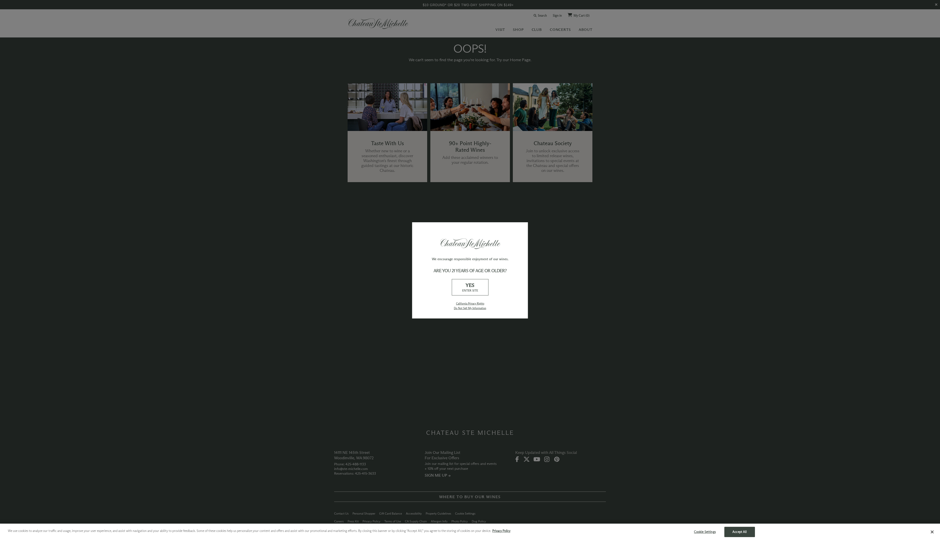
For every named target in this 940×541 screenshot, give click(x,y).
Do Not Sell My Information (470, 308)
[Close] (932, 532)
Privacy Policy (501, 531)
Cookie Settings (705, 532)
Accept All (739, 532)
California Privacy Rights (470, 303)
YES (470, 287)
